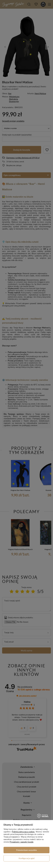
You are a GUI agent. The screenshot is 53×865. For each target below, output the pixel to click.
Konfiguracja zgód (26, 858)
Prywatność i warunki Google (21, 842)
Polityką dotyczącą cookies (23, 832)
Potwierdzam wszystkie (26, 850)
